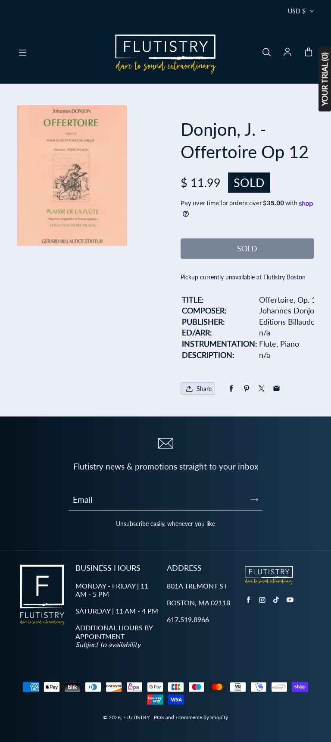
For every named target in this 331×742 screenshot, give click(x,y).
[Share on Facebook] (231, 388)
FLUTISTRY (136, 717)
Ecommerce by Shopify (201, 717)
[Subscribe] (254, 499)
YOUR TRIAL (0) (324, 79)
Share (204, 388)
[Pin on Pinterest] (246, 388)
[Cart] (308, 52)
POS (159, 717)
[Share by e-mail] (276, 388)
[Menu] (22, 52)
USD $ (297, 11)
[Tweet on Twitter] (261, 388)
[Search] (266, 52)
